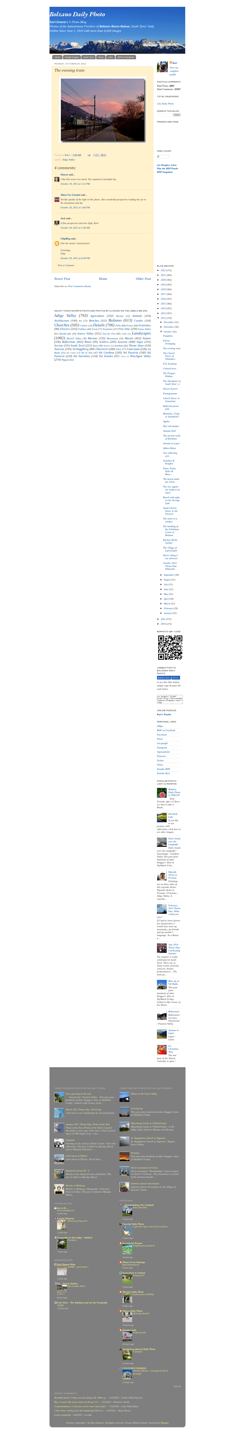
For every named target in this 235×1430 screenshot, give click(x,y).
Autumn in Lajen (171, 443)
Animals (137, 315)
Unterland (133, 349)
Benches (94, 320)
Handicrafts (65, 333)
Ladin (124, 334)
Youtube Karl (163, 773)
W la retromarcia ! (66, 1210)
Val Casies (71, 353)
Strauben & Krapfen (168, 462)
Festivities (144, 325)
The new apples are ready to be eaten (171, 489)
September (169, 575)
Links (110, 57)
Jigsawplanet (163, 751)
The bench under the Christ (171, 480)
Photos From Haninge (133, 1262)
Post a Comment (66, 265)
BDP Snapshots (165, 172)
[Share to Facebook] (102, 155)
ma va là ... (63, 1208)
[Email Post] (89, 155)
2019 (163, 284)
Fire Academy (170, 363)
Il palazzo (137, 1351)
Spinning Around (141, 1313)
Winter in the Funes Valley (144, 1093)
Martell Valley (74, 338)
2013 (163, 313)
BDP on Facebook (126, 57)
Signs (140, 341)
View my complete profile (174, 71)
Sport (95, 345)
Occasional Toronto (132, 1243)
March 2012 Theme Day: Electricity (83, 1109)
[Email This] (94, 155)
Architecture (61, 320)
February (169, 608)
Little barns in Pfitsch (76, 1156)
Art (80, 320)
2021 (163, 275)
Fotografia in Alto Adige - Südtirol (74, 1237)
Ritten (88, 341)
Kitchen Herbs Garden (170, 541)
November (169, 327)
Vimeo (160, 764)
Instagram (162, 747)
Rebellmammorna (130, 1264)
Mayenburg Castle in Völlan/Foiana (149, 1123)
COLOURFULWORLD (134, 1368)
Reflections (68, 341)
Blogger (164, 1422)
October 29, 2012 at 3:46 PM (75, 207)
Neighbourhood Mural (144, 1245)
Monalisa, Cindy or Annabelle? (171, 415)
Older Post (143, 279)
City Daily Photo (165, 103)
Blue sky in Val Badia (173, 982)
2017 (163, 294)
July (166, 584)
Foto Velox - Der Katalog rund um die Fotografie (82, 1302)
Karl (174, 63)
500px (160, 726)
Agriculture (97, 315)
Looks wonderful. (62, 1415)
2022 (163, 270)
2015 (163, 303)
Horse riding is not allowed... (171, 557)
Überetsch (101, 349)
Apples (166, 421)
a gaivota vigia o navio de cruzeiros (150, 1226)
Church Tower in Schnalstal (171, 400)
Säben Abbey (169, 448)
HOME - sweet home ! (78, 1267)
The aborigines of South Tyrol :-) (171, 382)
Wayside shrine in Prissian (172, 875)
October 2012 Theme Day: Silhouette (170, 566)
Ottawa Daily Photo (132, 1311)
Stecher (106, 346)
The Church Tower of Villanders (169, 356)
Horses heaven (170, 388)
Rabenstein (173, 1011)
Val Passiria (130, 352)
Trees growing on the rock (78, 1093)
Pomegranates (170, 393)
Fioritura (72, 1240)
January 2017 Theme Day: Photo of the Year (88, 1124)
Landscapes (141, 333)
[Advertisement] (103, 298)
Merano (92, 338)
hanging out (139, 1275)
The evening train (171, 348)
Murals (129, 338)
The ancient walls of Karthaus (171, 437)
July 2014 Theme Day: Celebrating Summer (174, 949)
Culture (84, 325)
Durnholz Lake (173, 815)
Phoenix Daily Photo (133, 1291)
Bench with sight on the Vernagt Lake (171, 500)
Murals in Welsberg (75, 1185)
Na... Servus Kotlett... (68, 1283)
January (168, 613)
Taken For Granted (70, 194)
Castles (138, 320)
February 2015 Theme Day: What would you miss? (168, 911)
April (166, 598)
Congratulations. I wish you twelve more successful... (80, 1406)
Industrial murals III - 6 (77, 1170)
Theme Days (136, 345)
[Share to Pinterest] (105, 155)
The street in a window (170, 520)
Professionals (139, 1332)
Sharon (64, 174)
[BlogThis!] (97, 155)
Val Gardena (106, 352)
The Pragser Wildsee (169, 375)
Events (129, 325)
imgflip (60, 1305)
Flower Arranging (169, 342)
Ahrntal (119, 316)
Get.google (162, 743)
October (168, 331)
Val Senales (106, 356)
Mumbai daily (129, 1330)
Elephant (70, 1140)
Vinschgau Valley (140, 356)
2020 (163, 279)
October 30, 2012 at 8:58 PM (75, 258)
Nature (147, 338)
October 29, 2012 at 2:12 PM (75, 183)
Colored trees (169, 368)
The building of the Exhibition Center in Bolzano (171, 531)
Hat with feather (171, 426)
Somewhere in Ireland (133, 1272)
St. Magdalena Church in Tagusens (148, 1138)
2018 (163, 289)
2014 (163, 308)
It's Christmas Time (173, 1049)
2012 (163, 318)
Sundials (119, 345)
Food (94, 329)
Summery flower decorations (145, 1183)
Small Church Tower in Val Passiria (170, 511)
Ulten (118, 349)
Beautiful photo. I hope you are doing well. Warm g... (80, 1397)
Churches (61, 325)
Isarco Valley (85, 333)
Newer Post (62, 279)
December (169, 322)
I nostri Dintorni (65, 1218)
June (166, 589)
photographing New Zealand (138, 1205)
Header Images (72, 57)
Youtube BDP (163, 769)
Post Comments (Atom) (79, 286)
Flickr (160, 739)
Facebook (162, 734)
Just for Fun (108, 333)
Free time (124, 329)
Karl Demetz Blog (66, 1264)
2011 (163, 619)
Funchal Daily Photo (133, 1224)
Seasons (122, 341)
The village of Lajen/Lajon (170, 549)
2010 (163, 623)
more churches (140, 1207)
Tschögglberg (80, 349)
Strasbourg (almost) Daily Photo (138, 1349)
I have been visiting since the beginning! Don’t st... (79, 1410)
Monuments (112, 338)
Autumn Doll (169, 431)
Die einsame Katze (76, 1286)
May (166, 594)
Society (58, 345)
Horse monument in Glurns (144, 1167)
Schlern (104, 341)
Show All (177, 1386)
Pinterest (161, 756)
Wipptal (65, 359)
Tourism (59, 349)
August (167, 579)
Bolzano (115, 320)
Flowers (65, 329)
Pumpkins (168, 335)
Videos (123, 356)
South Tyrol (88, 57)
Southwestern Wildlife (143, 1294)
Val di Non (86, 352)
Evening (135, 1153)
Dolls (118, 325)
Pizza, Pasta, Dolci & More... (169, 471)
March (167, 603)
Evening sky (137, 1108)
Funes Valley (144, 329)
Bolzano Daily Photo (77, 14)
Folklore (82, 329)
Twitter (160, 760)
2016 (163, 299)
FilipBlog (65, 238)
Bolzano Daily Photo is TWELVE (174, 792)
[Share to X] (99, 155)
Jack (63, 218)
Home (57, 57)
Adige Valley (68, 159)
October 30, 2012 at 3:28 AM (75, 227)
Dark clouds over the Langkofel (174, 841)
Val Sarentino (81, 356)
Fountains (108, 329)
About (100, 57)
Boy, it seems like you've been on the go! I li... (77, 1402)
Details (99, 325)
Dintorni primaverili (77, 1221)
